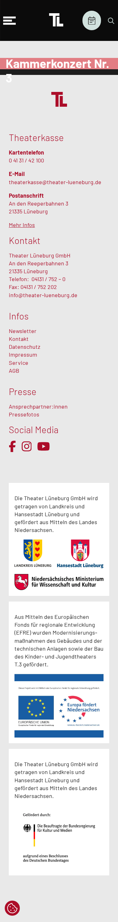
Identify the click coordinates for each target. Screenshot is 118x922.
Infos (19, 315)
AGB (14, 370)
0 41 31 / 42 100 (26, 160)
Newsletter (23, 330)
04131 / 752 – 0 (48, 278)
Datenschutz (24, 346)
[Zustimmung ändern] (12, 908)
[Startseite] (56, 20)
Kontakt (19, 338)
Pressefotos (24, 414)
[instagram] (27, 446)
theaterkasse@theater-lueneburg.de (55, 181)
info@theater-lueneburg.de (43, 294)
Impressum (23, 354)
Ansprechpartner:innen (38, 406)
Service (19, 362)
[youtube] (43, 446)
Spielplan (91, 21)
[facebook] (12, 446)
